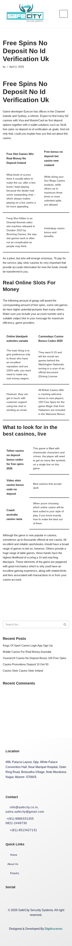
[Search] (65, 624)
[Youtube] (45, 898)
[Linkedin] (33, 898)
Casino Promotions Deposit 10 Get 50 (25, 664)
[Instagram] (22, 898)
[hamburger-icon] (63, 14)
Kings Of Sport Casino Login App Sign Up (28, 645)
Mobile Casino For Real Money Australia (27, 651)
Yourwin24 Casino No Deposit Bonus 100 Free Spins (34, 658)
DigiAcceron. (54, 928)
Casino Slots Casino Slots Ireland (23, 670)
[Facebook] (10, 898)
